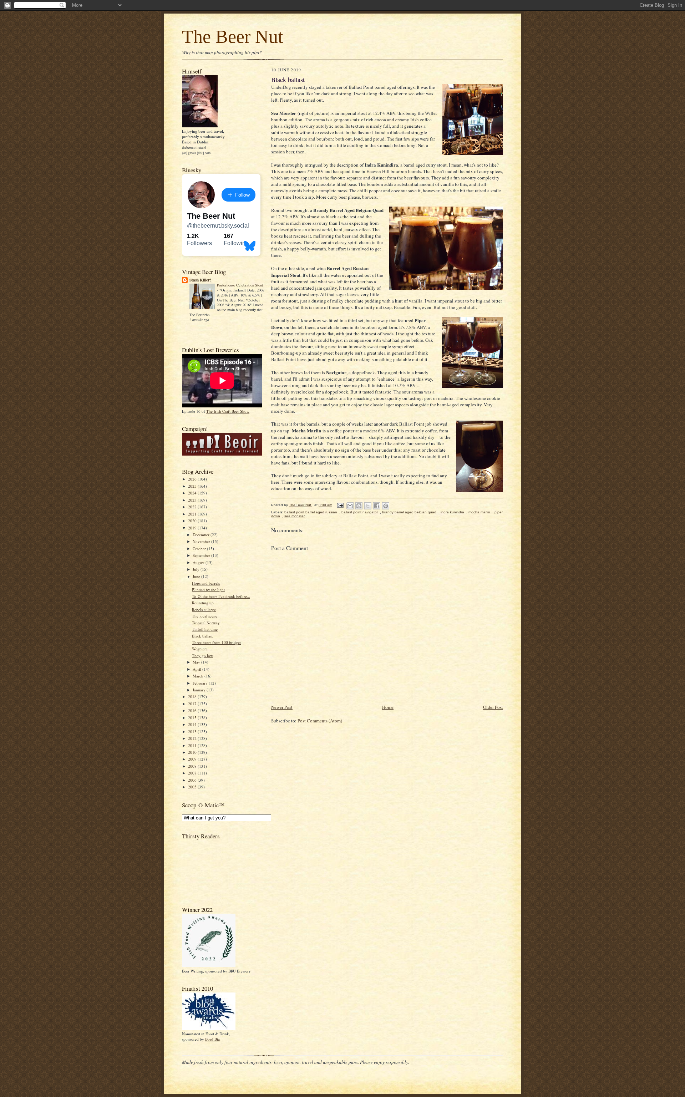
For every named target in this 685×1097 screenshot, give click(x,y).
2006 (193, 780)
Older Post (493, 707)
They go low (202, 655)
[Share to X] (367, 505)
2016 (193, 710)
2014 (193, 724)
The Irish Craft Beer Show (227, 411)
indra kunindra (452, 512)
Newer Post (282, 707)
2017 (193, 703)
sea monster (294, 516)
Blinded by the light (208, 589)
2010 (193, 752)
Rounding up (203, 602)
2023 (193, 500)
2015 (193, 717)
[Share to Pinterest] (385, 505)
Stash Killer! (200, 280)
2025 (193, 486)
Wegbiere (200, 648)
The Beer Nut (232, 36)
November (202, 541)
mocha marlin (479, 512)
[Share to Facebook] (376, 505)
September (202, 555)
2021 (193, 514)
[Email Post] (340, 505)
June (197, 576)
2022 (193, 506)
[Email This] (350, 505)
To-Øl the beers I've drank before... (221, 596)
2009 (193, 759)
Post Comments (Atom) (320, 720)
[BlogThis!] (358, 505)
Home (388, 707)
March (198, 676)
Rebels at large (204, 609)
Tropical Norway (206, 622)
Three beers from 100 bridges (216, 642)
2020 (193, 520)
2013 (193, 731)
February (201, 683)
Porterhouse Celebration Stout (240, 285)
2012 (193, 738)
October (200, 548)
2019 (193, 527)
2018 (193, 696)
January (200, 689)
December (201, 534)
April (197, 669)
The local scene (204, 616)
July (197, 569)
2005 (193, 786)
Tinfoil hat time (205, 629)
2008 (193, 766)
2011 (193, 745)
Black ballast (202, 636)
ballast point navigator (359, 512)
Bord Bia (212, 1039)
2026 (193, 479)
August (199, 562)
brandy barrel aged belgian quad (409, 512)
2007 (193, 773)
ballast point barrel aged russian (310, 512)
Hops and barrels (206, 583)
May (197, 662)
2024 (193, 493)
